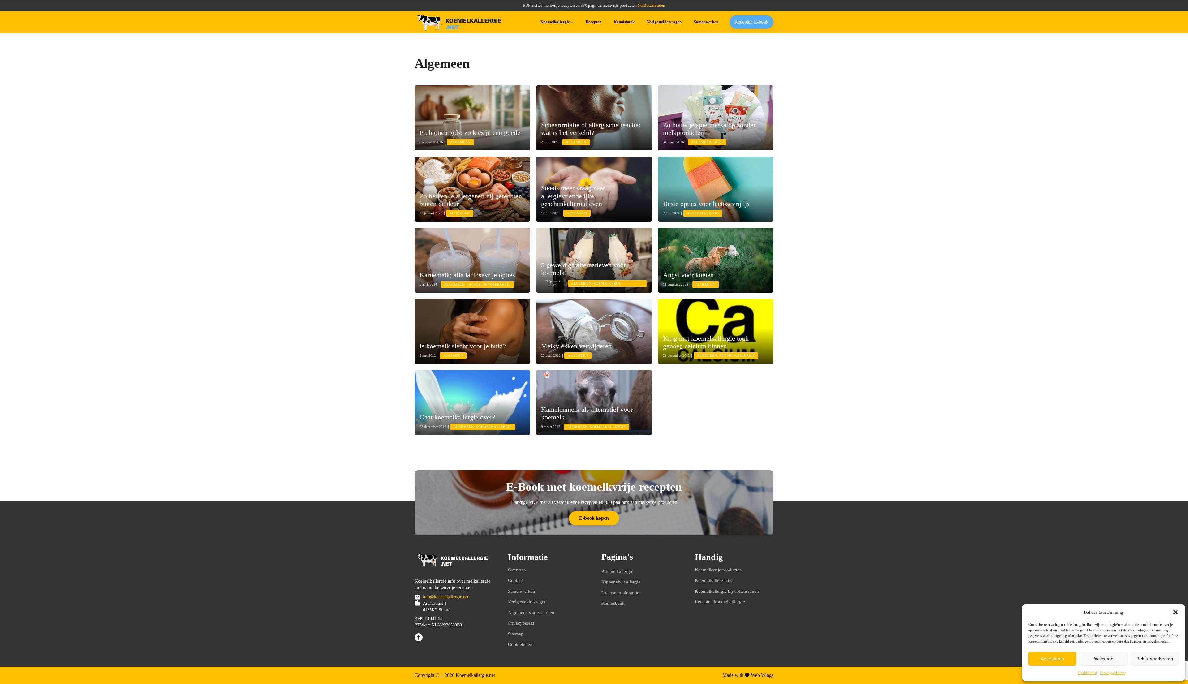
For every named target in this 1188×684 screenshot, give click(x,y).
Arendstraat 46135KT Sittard (436, 606)
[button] (1176, 612)
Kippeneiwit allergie (620, 581)
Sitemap (515, 633)
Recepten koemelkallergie (720, 601)
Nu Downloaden (651, 5)
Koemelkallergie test (714, 580)
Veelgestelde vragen (664, 21)
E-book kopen (594, 518)
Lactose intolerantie (620, 592)
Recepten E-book (751, 21)
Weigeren (1103, 658)
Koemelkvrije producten (718, 569)
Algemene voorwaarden (531, 612)
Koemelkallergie (555, 21)
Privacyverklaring (1113, 673)
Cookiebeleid (1087, 673)
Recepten (593, 21)
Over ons (517, 569)
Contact (515, 580)
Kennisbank (624, 21)
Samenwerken (706, 21)
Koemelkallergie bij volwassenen (727, 591)
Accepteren (1052, 658)
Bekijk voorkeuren (1154, 658)
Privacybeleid (521, 623)
